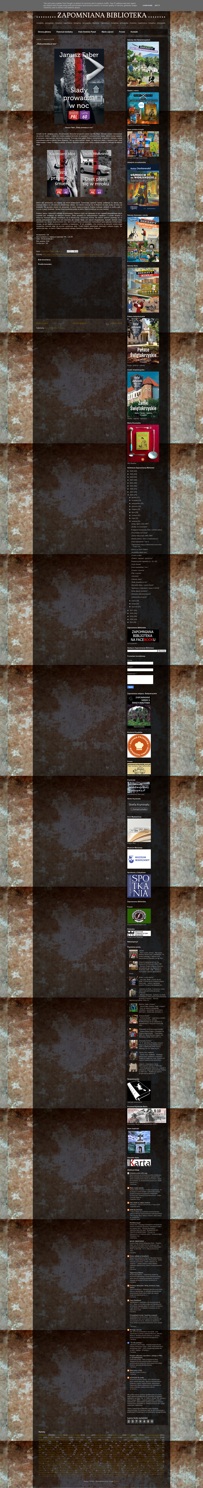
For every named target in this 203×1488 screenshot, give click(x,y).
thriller (98, 1460)
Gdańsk (41, 1449)
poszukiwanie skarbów (146, 1460)
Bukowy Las (53, 1458)
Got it (157, 5)
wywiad (135, 1445)
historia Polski (74, 1435)
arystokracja (143, 1476)
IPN (40, 1453)
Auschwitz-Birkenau (67, 1474)
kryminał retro (101, 1435)
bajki (62, 1465)
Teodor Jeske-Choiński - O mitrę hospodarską (144, 1190)
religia (85, 1440)
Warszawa (117, 1435)
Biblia (104, 1463)
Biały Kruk (95, 1465)
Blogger (116, 1481)
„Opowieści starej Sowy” (138, 1344)
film (121, 1445)
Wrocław (153, 1445)
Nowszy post (42, 323)
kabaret (133, 1460)
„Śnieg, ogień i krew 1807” (140, 524)
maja (133, 518)
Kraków (76, 1440)
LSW (146, 1467)
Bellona (144, 1445)
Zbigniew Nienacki (83, 1451)
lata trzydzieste (142, 1440)
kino (87, 1449)
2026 (132, 471)
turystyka (111, 1443)
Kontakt (134, 32)
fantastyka (96, 1451)
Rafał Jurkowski (134, 1476)
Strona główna (44, 32)
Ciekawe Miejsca (98, 1438)
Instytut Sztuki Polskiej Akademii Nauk (101, 1476)
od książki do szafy (137, 1377)
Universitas (42, 1458)
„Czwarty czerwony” (137, 570)
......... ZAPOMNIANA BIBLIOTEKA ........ (100, 16)
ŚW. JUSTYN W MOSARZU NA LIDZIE (142, 1332)
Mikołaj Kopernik (156, 1467)
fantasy (100, 1470)
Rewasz (140, 1474)
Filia (57, 1476)
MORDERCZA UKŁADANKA (139, 1317)
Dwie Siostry (87, 1474)
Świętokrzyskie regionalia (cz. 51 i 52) (144, 561)
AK (107, 1470)
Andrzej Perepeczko (149, 1470)
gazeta (162, 1445)
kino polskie (136, 1465)
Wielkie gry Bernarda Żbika (54, 1463)
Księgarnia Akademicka (144, 1458)
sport (80, 1458)
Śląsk (85, 1455)
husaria (119, 1472)
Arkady (87, 1465)
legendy (158, 1451)
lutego (134, 604)
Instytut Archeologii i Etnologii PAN (144, 1463)
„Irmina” (141, 951)
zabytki (114, 1438)
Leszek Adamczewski (56, 1461)
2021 (132, 486)
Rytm (89, 1461)
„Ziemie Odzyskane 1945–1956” (142, 536)
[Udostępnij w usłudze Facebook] (75, 251)
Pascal (41, 1468)
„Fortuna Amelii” (144, 1016)
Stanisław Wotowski (154, 1455)
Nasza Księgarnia (91, 1456)
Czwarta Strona (50, 1445)
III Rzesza (127, 1463)
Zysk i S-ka (94, 1447)
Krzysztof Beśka (108, 1460)
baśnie (125, 1460)
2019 (132, 492)
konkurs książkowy (136, 1455)
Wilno (98, 1458)
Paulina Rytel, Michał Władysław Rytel (142, 1243)
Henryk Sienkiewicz (97, 1472)
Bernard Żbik (143, 1461)
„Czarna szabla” (136, 555)
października (136, 503)
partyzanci (153, 1465)
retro (40, 1438)
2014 (132, 619)
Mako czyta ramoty (136, 1188)
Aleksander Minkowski (102, 1468)
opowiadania (79, 1445)
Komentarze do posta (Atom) (54, 328)
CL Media (104, 1465)
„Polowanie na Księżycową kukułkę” (151, 1029)
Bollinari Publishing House (143, 1468)
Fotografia (130, 1458)
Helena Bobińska (110, 1474)
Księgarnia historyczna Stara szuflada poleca (146, 530)
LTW (103, 1440)
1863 (155, 1474)
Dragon (51, 1472)
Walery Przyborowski (139, 1447)
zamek (96, 1445)
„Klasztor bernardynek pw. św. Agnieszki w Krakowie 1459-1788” (150, 963)
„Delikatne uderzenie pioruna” (141, 594)
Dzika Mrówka (61, 1472)
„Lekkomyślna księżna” (139, 597)
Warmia (127, 1451)
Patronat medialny (65, 32)
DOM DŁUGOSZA (136, 1210)
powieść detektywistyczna (137, 1443)
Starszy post (116, 323)
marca (134, 601)
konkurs (72, 1458)
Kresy (159, 1440)
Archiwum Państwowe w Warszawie (49, 1474)
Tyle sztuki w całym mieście (140, 1203)
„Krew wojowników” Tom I (139, 567)
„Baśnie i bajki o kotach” (147, 1004)
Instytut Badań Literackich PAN (68, 1476)
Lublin (128, 1465)
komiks (124, 1442)
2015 (132, 616)
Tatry (118, 1460)
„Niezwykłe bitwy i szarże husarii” (142, 585)
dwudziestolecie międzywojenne (122, 1456)
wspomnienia (43, 1443)
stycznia (135, 607)
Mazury (128, 1449)
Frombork (65, 1467)
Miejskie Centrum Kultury (138, 1372)
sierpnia (134, 509)
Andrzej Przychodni (139, 1472)
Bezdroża (51, 1476)
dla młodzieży (43, 1442)
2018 (132, 495)
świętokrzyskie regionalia (91, 1463)
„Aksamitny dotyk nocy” (139, 552)
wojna (88, 1435)
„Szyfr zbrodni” (136, 564)
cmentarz (106, 1458)
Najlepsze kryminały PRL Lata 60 (92, 254)
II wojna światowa (151, 1435)
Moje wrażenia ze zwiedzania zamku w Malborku (145, 1175)
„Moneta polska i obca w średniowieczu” (144, 539)
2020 (132, 489)
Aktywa (90, 1468)
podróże (106, 1451)
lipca (133, 512)
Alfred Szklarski (116, 1470)
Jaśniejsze (133, 1204)
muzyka (111, 1461)
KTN (40, 1445)
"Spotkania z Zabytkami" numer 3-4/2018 (145, 588)
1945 (84, 1468)
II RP (159, 1443)
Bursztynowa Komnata (52, 1467)
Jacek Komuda (77, 1456)
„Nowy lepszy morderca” (139, 591)
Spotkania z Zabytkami (65, 1447)
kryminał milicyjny (78, 1443)
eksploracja (91, 1470)
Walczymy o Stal (136, 1370)
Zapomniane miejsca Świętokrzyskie (68, 1468)
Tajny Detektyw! (135, 1300)
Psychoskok (69, 1451)
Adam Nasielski (155, 1447)
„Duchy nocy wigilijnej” (146, 1052)
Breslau (96, 1453)
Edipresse (71, 1472)
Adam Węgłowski (130, 1461)
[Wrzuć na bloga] (70, 251)
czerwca (135, 515)
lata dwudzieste (64, 1442)
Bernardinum (82, 1447)
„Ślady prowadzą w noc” (139, 582)
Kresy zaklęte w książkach (139, 1256)
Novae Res (154, 1438)
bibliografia (80, 1470)
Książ (141, 1467)
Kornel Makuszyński (115, 1467)
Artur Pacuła (124, 1453)
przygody (64, 1438)
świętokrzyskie (79, 1438)
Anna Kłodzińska (48, 1447)
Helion (49, 1470)
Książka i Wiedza (131, 1474)
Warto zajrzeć (107, 32)
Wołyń (95, 1461)
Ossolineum (105, 1456)
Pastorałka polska (136, 1359)
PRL (129, 1435)
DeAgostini (113, 1465)
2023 (132, 480)
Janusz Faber (50, 254)
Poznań (132, 1442)
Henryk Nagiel (121, 1474)
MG (152, 1440)
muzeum (142, 1442)
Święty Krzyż (71, 1465)
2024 (132, 477)
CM (44, 254)
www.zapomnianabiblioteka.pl (137, 1396)
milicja (159, 1442)
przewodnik (55, 1443)
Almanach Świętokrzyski (132, 1470)
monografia (85, 1442)
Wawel (69, 1461)
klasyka (65, 1443)
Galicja (67, 1456)
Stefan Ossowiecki (68, 1470)
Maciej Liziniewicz (119, 1455)
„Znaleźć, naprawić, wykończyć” (142, 558)
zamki (152, 1443)
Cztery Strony (78, 1474)
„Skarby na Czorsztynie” (139, 527)
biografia (130, 1440)
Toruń (40, 1463)
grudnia (134, 497)
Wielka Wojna (54, 1465)
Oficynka (121, 1443)
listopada (135, 500)
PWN (57, 1449)
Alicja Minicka (116, 1468)
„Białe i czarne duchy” (146, 977)
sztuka (76, 1442)
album (116, 1442)
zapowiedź (79, 1453)
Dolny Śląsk (117, 1451)
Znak (88, 1453)
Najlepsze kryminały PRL (71, 254)
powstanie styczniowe (55, 1455)
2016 (132, 613)
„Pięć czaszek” (136, 573)
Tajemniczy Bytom (136, 1273)
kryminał (59, 254)
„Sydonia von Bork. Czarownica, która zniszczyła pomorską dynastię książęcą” (152, 991)
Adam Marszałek (116, 1449)
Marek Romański (68, 1449)
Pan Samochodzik (65, 1445)
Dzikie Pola (57, 1456)
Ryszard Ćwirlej (147, 1453)
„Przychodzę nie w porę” (139, 533)
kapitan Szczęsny (141, 1449)
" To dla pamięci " (136, 1343)
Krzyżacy (63, 1458)
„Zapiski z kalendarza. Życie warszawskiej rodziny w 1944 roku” (150, 1065)
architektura (106, 1447)
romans (153, 1449)
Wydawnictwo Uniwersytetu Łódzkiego (70, 1460)
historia (43, 1435)
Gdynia (121, 1465)
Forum (122, 32)
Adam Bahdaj (128, 1472)
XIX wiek (89, 1460)
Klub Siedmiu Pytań (87, 32)
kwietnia (135, 521)
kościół (145, 1465)
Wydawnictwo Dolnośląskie (143, 1451)
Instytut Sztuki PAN (84, 1476)
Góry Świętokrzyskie (109, 1453)
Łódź (77, 1455)
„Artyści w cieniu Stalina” (139, 549)
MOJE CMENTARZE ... (138, 1241)
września (135, 506)
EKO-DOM (152, 1461)
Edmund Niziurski (83, 1472)
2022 (132, 483)
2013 (132, 622)
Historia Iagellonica (115, 1463)
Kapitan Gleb (110, 1472)
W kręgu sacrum (136, 1330)
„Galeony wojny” (136, 579)
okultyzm (77, 1463)
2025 (132, 474)
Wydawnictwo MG (44, 1456)
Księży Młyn (89, 1458)
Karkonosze (85, 1467)
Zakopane (103, 1461)
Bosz (40, 1467)
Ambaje (80, 1465)
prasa (128, 1445)
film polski (69, 1463)
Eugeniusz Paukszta (98, 1474)
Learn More (147, 5)
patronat (94, 1440)
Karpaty (56, 1470)
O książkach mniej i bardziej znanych (143, 1315)
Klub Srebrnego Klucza (99, 1467)
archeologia (69, 1453)
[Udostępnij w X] (72, 251)
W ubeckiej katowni (136, 1274)
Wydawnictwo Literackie (96, 1443)
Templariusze (49, 1468)
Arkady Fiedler (128, 1468)
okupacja (119, 1461)
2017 (132, 610)
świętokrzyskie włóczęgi (138, 1173)
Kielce (114, 1445)
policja (69, 1455)
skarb (54, 1442)
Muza (160, 1461)
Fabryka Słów (104, 1455)
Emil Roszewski (80, 1461)
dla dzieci (105, 1445)
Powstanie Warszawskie (53, 1453)
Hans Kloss (74, 1467)
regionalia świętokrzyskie (133, 1438)
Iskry (89, 1445)
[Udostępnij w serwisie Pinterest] (77, 251)
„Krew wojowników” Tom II (140, 542)
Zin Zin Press (148, 1474)
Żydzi (93, 1455)
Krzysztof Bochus (130, 1467)
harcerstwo (140, 1456)
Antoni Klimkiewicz (136, 1289)
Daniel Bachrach (118, 1458)
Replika (51, 1438)
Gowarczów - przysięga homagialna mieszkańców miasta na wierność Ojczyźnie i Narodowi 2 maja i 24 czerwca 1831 (146, 1226)
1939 (160, 1465)
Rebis (80, 1449)
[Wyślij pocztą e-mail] (68, 251)
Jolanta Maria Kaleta (99, 1449)
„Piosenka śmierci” (145, 1041)
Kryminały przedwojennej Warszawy (54, 1440)
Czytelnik (135, 1453)
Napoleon (158, 1456)
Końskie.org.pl (135, 1223)
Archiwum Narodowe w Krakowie (155, 1472)
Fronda (151, 1442)
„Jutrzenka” (135, 576)
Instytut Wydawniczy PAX (120, 1476)
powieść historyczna (116, 1440)
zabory (149, 1456)
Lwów (50, 1449)
